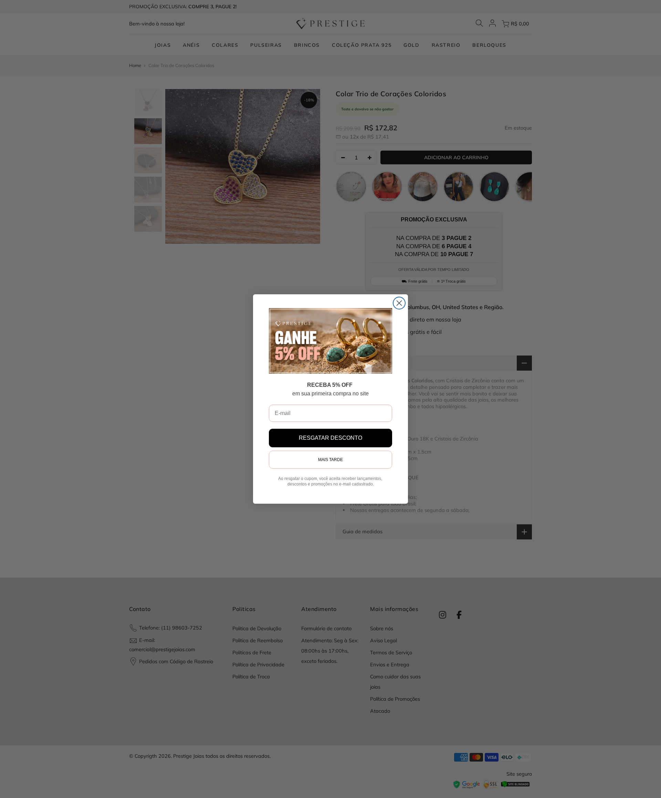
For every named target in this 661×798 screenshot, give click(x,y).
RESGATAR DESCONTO (330, 438)
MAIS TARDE (330, 459)
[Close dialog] (399, 303)
